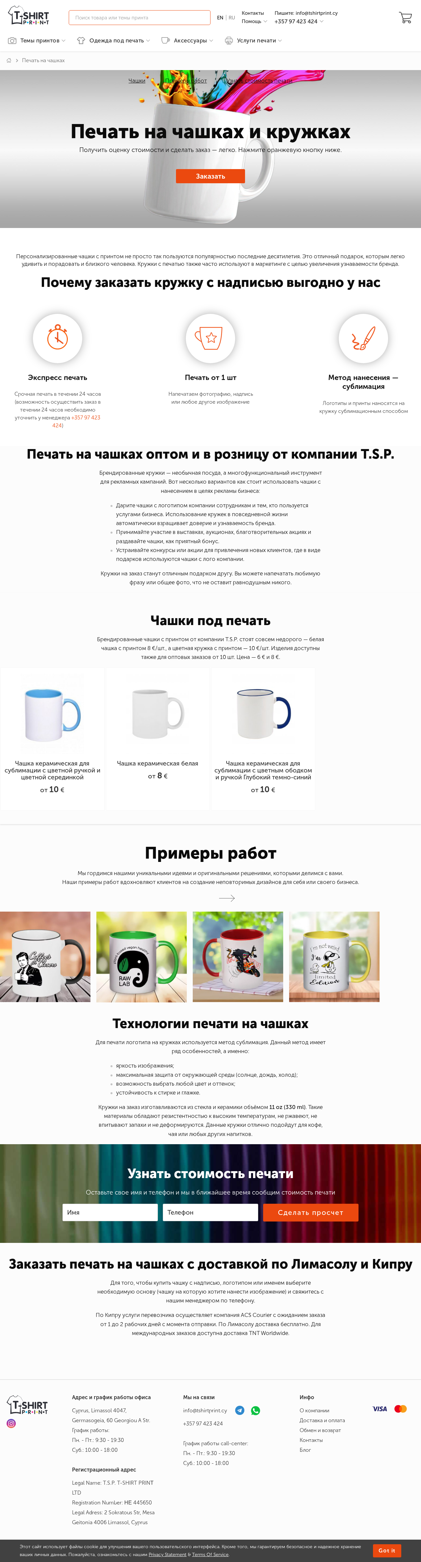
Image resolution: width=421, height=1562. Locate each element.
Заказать (210, 176)
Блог (305, 1450)
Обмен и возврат (320, 1430)
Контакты (253, 13)
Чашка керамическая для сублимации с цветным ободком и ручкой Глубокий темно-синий (263, 770)
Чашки (137, 80)
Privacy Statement (167, 1554)
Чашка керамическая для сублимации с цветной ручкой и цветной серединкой (52, 770)
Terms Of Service (210, 1554)
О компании (314, 1410)
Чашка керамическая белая (157, 763)
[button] (227, 898)
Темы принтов (40, 40)
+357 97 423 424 (203, 1424)
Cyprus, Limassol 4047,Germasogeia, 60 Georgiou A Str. (111, 1415)
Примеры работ (186, 80)
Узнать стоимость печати (259, 80)
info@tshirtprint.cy (205, 1410)
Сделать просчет (311, 1212)
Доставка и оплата (322, 1420)
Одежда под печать (116, 40)
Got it (387, 1551)
